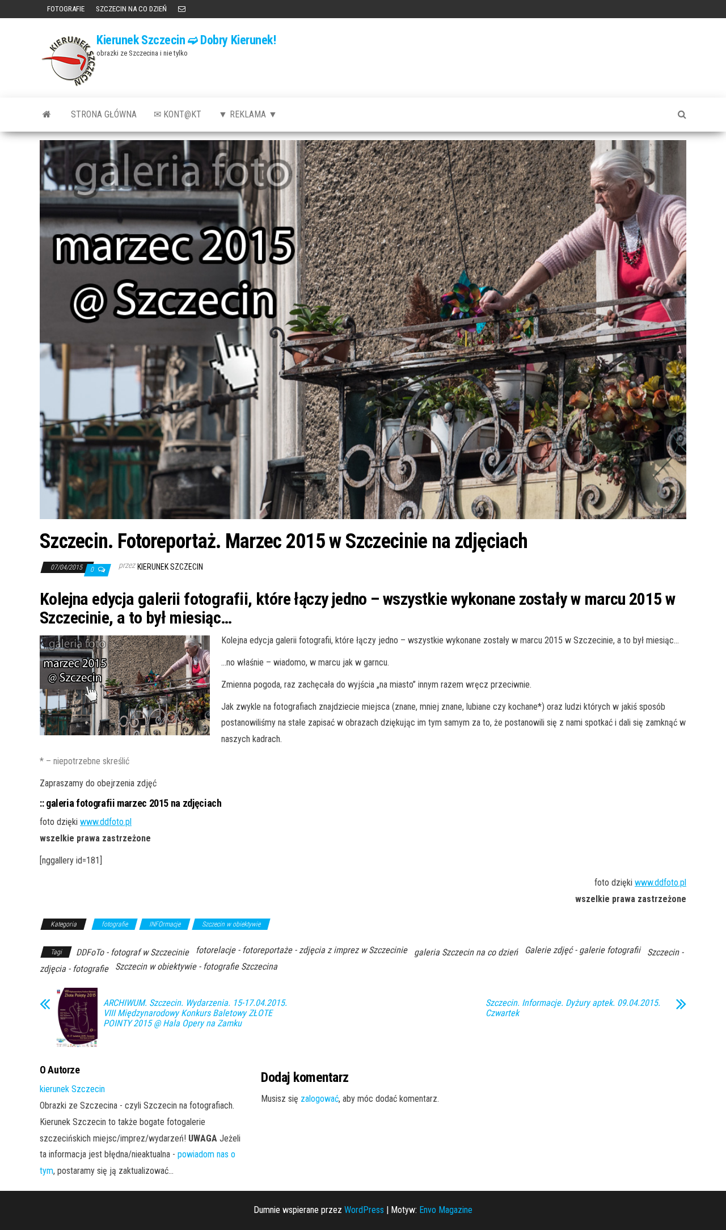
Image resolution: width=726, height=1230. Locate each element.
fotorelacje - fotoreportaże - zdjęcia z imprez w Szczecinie (301, 950)
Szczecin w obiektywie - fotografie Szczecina (196, 966)
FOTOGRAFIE (65, 9)
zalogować (320, 1098)
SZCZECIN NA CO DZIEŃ (131, 9)
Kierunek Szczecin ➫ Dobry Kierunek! (186, 40)
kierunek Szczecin (170, 566)
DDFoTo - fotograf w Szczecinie (132, 952)
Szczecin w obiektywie (231, 924)
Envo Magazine (445, 1209)
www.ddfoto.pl (106, 821)
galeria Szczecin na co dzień (466, 952)
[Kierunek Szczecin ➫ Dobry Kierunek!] (46, 115)
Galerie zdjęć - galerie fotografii (582, 950)
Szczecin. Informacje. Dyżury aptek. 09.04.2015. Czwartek (573, 1008)
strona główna (104, 114)
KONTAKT (181, 9)
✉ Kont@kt (177, 114)
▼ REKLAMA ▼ (247, 114)
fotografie (115, 924)
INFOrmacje (164, 924)
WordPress (364, 1209)
